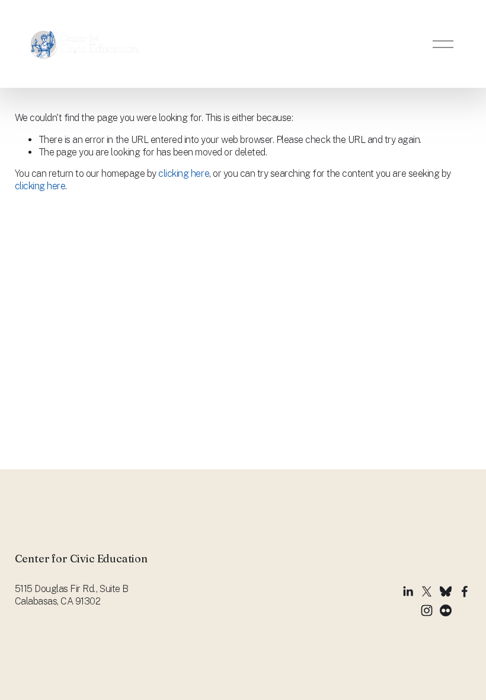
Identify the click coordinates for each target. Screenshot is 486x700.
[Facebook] (465, 591)
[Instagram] (427, 610)
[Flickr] (446, 610)
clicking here (183, 173)
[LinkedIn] (408, 591)
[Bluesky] (446, 591)
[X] (427, 591)
